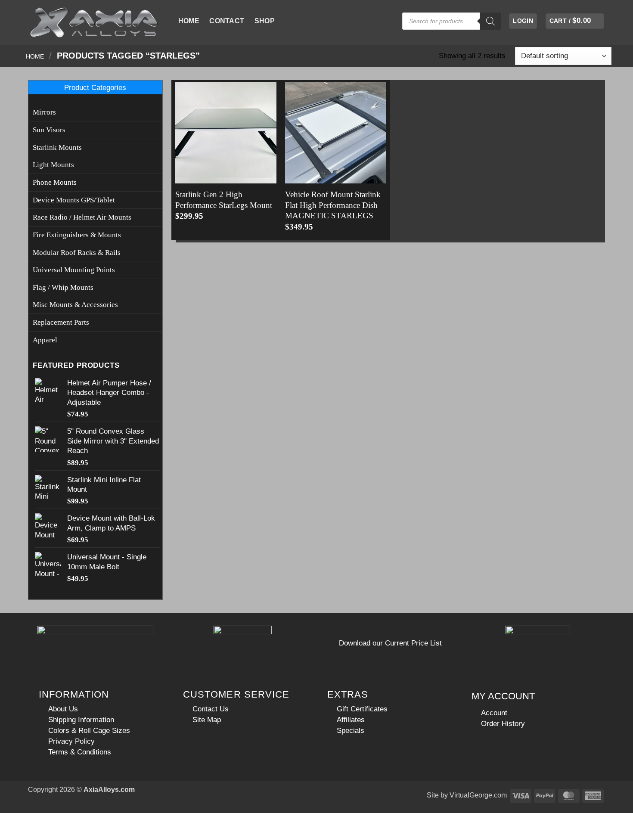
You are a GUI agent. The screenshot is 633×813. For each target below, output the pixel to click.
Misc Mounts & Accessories (75, 305)
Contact (226, 21)
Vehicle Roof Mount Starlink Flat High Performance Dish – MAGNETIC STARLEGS (334, 205)
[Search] (490, 21)
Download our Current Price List (390, 643)
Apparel (45, 340)
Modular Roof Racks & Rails (77, 252)
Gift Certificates (362, 708)
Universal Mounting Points (74, 270)
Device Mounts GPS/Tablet (74, 200)
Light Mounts (53, 165)
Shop (264, 21)
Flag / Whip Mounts (63, 287)
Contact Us (210, 708)
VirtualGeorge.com (478, 795)
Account (494, 712)
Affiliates (351, 719)
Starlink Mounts (57, 147)
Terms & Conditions (79, 752)
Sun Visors (49, 130)
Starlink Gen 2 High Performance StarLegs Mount (223, 199)
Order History (503, 723)
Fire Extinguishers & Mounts (77, 235)
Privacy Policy (71, 741)
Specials (350, 730)
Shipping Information (81, 719)
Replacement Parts (61, 322)
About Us (63, 708)
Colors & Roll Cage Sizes (89, 730)
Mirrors (44, 112)
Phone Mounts (55, 182)
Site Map (206, 719)
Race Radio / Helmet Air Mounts (82, 217)
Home (188, 21)
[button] (523, 20)
